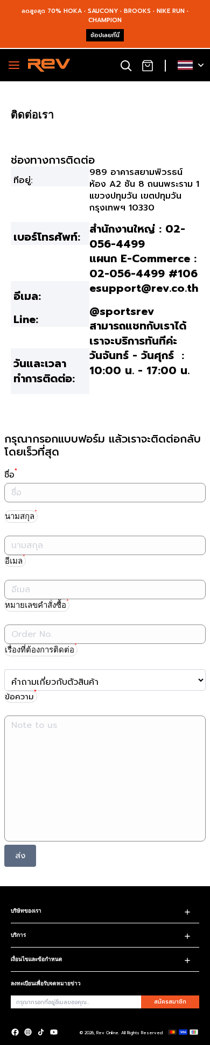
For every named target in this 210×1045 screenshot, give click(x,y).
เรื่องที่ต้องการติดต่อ (41, 649)
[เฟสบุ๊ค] (15, 1032)
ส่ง (20, 855)
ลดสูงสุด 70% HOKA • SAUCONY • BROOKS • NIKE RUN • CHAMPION (105, 15)
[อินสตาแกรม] (28, 1032)
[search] (126, 65)
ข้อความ (21, 697)
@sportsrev (121, 311)
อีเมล (15, 560)
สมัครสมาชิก (170, 1002)
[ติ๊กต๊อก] (41, 1032)
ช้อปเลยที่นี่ (105, 35)
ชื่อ (10, 475)
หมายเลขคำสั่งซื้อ (37, 604)
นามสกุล (21, 515)
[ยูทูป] (54, 1032)
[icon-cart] (147, 65)
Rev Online (107, 1032)
